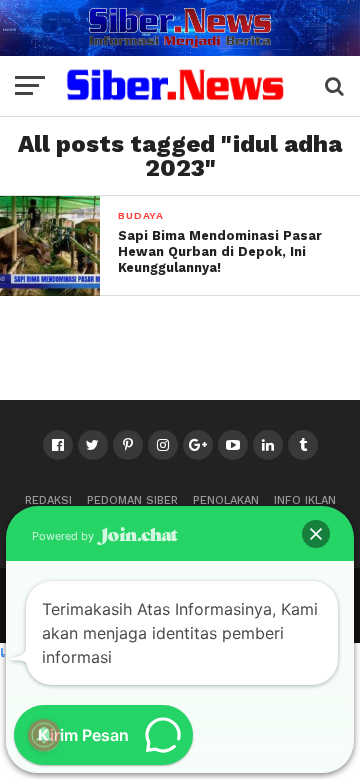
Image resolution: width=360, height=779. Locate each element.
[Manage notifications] (44, 735)
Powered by (64, 536)
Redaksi (48, 500)
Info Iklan (305, 500)
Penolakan (226, 500)
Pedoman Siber (132, 500)
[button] (316, 534)
